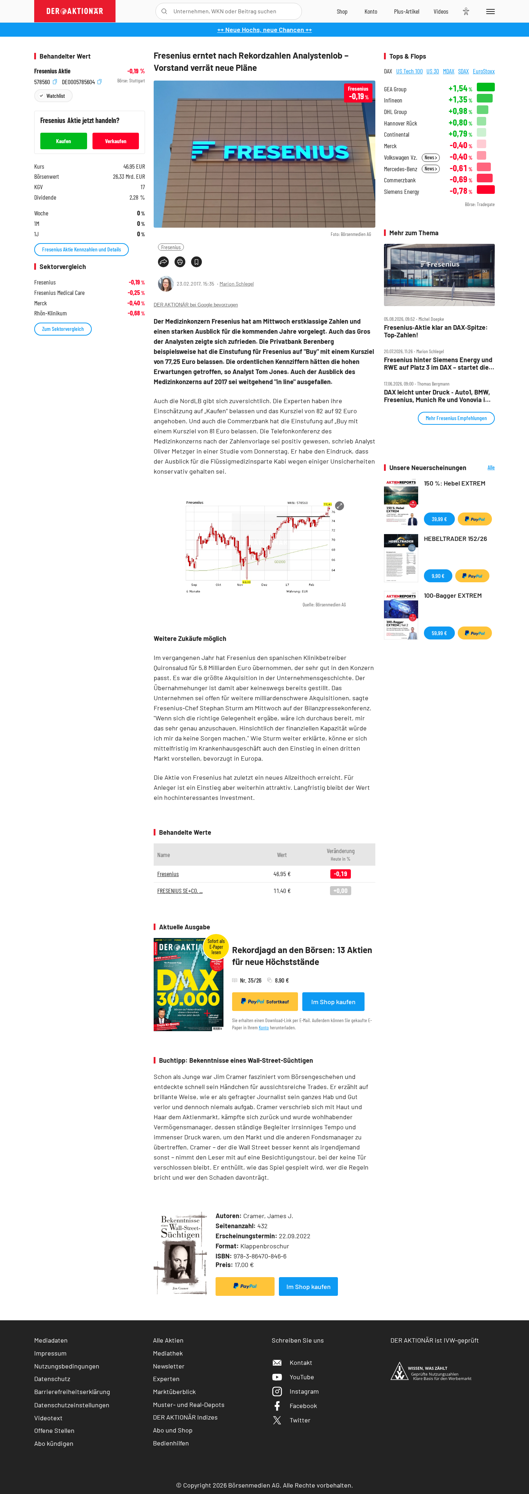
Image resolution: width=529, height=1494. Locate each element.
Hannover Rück (400, 123)
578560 (42, 81)
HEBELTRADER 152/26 (455, 538)
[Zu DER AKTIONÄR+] (406, 11)
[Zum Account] (371, 11)
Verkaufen (115, 140)
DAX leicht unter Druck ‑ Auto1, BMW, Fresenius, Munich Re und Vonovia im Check (437, 395)
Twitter (300, 1420)
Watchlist (55, 95)
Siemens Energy (401, 191)
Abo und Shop (173, 1430)
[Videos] (441, 11)
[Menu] (489, 11)
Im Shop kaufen (333, 1002)
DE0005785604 (79, 81)
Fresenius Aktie (52, 71)
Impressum (50, 1353)
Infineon (393, 100)
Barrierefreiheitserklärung (72, 1391)
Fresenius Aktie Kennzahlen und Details (81, 249)
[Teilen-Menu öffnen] (163, 261)
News (430, 157)
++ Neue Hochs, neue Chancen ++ (264, 29)
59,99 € (439, 632)
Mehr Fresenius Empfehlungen (456, 417)
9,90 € (438, 575)
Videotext (48, 1418)
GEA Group (395, 89)
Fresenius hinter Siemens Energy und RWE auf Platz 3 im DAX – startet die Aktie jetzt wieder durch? (438, 363)
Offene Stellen (54, 1430)
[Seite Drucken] (180, 261)
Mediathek (168, 1353)
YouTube (302, 1377)
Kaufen (63, 140)
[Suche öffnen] (164, 11)
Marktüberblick (174, 1391)
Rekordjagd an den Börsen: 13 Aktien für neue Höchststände (302, 955)
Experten (166, 1379)
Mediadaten (51, 1340)
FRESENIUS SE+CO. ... (180, 890)
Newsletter (169, 1366)
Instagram (304, 1391)
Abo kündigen (53, 1443)
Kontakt (301, 1362)
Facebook (303, 1405)
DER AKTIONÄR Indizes (185, 1417)
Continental (396, 134)
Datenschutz (52, 1379)
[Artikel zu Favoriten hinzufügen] (196, 261)
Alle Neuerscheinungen (482, 468)
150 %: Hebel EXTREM (454, 483)
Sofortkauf (277, 1002)
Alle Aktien (168, 1340)
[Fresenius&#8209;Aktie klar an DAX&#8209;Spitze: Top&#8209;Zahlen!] (439, 275)
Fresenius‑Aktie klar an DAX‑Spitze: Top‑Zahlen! (436, 331)
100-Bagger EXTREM (453, 595)
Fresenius (171, 246)
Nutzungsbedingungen (66, 1366)
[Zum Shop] (342, 11)
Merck (390, 146)
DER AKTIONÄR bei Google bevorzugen (196, 305)
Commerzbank (400, 180)
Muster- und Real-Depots (189, 1404)
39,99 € (439, 518)
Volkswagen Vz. (400, 157)
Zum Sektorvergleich (63, 328)
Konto (264, 1027)
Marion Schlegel (237, 284)
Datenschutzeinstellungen (71, 1405)
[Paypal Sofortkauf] (245, 1286)
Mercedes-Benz (400, 169)
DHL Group (395, 111)
